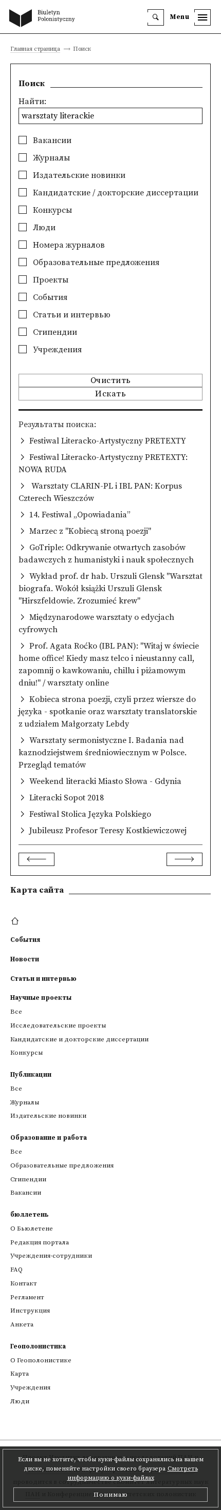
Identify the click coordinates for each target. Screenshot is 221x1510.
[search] (156, 17)
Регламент (27, 1297)
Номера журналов (68, 245)
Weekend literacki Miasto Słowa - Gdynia (105, 781)
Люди (43, 228)
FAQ (16, 1269)
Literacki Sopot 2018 (66, 798)
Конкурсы (51, 210)
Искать (110, 394)
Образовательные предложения (95, 262)
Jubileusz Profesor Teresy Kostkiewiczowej (108, 831)
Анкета (21, 1324)
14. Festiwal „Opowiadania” (80, 515)
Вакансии (51, 140)
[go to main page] (44, 19)
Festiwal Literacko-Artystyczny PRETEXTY (107, 441)
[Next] (184, 859)
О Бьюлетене (31, 1228)
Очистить (110, 380)
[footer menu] (16, 921)
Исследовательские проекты (58, 1025)
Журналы (50, 158)
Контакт (23, 1283)
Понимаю (111, 1495)
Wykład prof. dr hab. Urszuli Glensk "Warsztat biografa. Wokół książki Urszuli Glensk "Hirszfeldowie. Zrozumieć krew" (110, 588)
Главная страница (35, 49)
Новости (24, 959)
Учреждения (56, 350)
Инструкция (30, 1310)
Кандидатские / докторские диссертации (114, 193)
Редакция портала (39, 1242)
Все (16, 1012)
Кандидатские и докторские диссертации (79, 1039)
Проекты (49, 280)
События (49, 297)
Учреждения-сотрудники (51, 1256)
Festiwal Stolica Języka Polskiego (90, 814)
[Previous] (36, 859)
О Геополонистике (40, 1360)
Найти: (32, 101)
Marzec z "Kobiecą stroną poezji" (90, 531)
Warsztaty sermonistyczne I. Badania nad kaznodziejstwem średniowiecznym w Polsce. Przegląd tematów (103, 752)
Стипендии (54, 332)
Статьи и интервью (70, 315)
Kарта (19, 1374)
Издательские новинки (78, 175)
